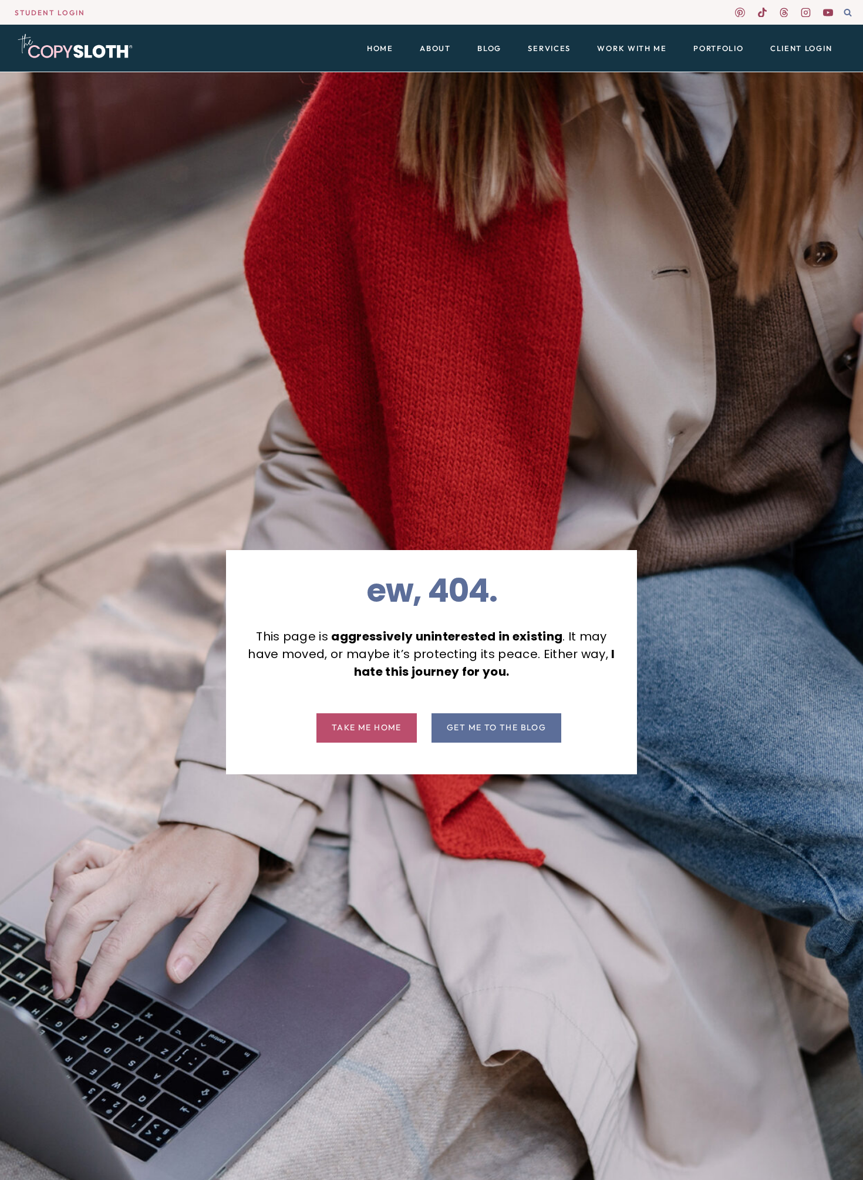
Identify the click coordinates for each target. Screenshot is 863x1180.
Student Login (50, 12)
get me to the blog (496, 727)
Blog (489, 48)
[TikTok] (762, 12)
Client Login (801, 48)
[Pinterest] (740, 12)
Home (380, 48)
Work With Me (631, 48)
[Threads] (784, 12)
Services (549, 48)
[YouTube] (828, 12)
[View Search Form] (848, 13)
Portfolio (718, 48)
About (435, 48)
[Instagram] (806, 12)
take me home (367, 727)
